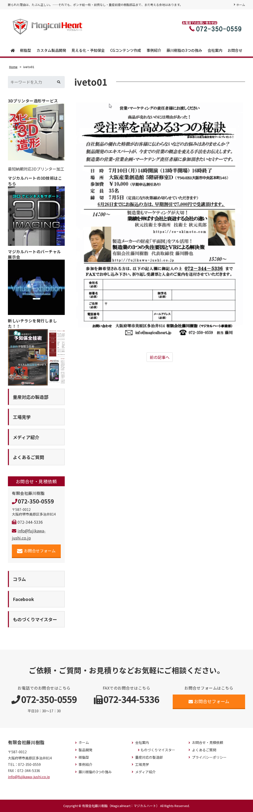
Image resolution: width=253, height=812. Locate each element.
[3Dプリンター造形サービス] (36, 131)
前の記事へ (159, 357)
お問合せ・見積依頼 (207, 742)
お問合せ (235, 50)
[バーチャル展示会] (36, 287)
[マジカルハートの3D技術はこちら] (36, 216)
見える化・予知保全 (88, 50)
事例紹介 (154, 50)
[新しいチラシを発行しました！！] (36, 357)
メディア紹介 (145, 772)
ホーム (240, 4)
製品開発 (85, 750)
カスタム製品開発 (51, 50)
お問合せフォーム (40, 551)
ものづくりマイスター (158, 750)
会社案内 (215, 50)
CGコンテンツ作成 (125, 50)
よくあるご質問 (204, 750)
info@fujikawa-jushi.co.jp (29, 776)
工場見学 (142, 764)
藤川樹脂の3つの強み (184, 50)
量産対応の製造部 (149, 757)
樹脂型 (25, 50)
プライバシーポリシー (209, 757)
